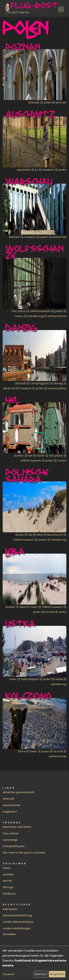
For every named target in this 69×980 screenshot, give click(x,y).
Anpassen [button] (8, 974)
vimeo (7, 868)
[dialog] (34, 963)
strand (49, 612)
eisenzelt (8, 798)
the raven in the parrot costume (24, 852)
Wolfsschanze (34, 252)
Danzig (21, 327)
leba (40, 535)
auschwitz (24, 170)
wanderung (35, 316)
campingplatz (40, 383)
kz (36, 170)
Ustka (20, 623)
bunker (19, 456)
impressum (10, 909)
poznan (61, 102)
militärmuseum (40, 311)
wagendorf (10, 811)
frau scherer (11, 833)
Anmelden (9, 934)
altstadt (33, 102)
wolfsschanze (56, 316)
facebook (9, 893)
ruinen (19, 316)
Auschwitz (30, 114)
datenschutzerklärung (17, 915)
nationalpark (30, 679)
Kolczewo (28, 695)
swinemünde (57, 756)
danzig (58, 383)
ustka (62, 612)
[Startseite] (7, 9)
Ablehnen (40, 974)
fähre (21, 751)
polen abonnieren (4, 760)
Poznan (22, 46)
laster (41, 456)
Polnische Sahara (27, 475)
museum (48, 170)
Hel (13, 399)
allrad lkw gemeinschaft (18, 792)
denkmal (9, 388)
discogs (8, 887)
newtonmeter (12, 805)
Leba (15, 551)
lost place (18, 311)
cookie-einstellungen (17, 928)
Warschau (28, 181)
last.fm (7, 881)
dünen (19, 535)
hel (30, 456)
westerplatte (57, 388)
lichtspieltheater (14, 846)
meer (34, 607)
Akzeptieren (57, 974)
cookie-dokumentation (18, 922)
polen (48, 102)
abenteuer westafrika (17, 827)
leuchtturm (55, 535)
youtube (8, 874)
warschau (59, 237)
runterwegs (10, 840)
